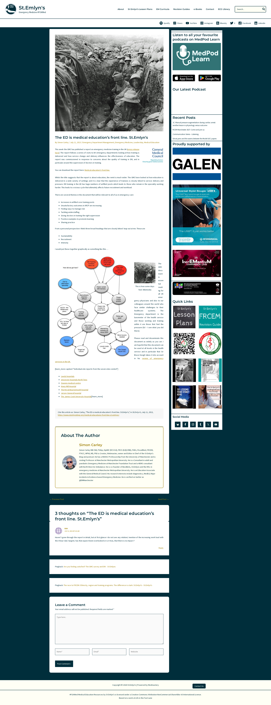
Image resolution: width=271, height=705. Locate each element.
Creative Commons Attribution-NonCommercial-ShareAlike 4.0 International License (166, 694)
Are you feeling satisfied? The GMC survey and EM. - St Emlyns (90, 566)
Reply (161, 548)
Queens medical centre (71, 383)
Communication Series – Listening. (186, 134)
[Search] (264, 9)
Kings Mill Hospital (68, 386)
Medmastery (153, 685)
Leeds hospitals (67, 376)
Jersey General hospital (71, 393)
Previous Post (57, 499)
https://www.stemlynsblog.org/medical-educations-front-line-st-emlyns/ (88, 415)
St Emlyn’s (110, 694)
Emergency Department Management (98, 142)
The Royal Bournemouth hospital (74, 389)
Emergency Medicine (124, 142)
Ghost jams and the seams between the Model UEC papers (195, 138)
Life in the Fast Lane (144, 698)
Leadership (138, 142)
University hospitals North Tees (74, 379)
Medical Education (151, 142)
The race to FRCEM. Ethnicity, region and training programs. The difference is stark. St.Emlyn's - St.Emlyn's (108, 585)
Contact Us (199, 686)
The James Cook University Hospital (76, 396)
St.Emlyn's (32, 8)
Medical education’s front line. (97, 170)
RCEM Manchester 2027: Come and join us (188, 130)
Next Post (163, 499)
